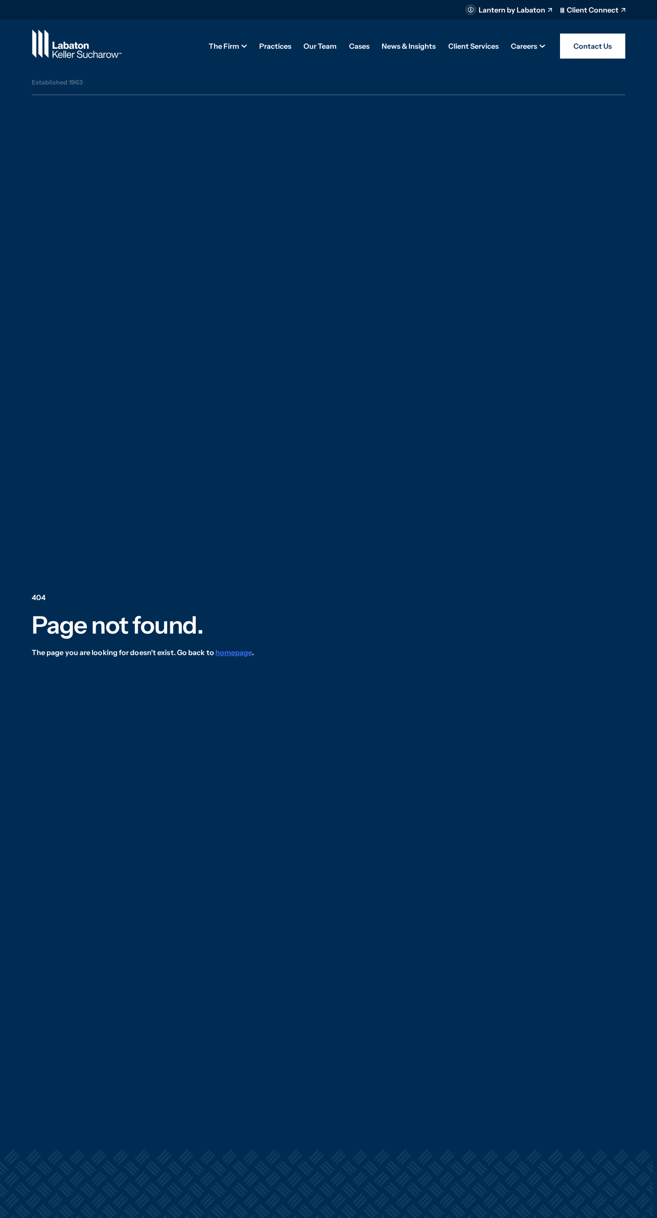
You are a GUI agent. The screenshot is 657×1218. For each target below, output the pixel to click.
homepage (233, 652)
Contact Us (592, 46)
